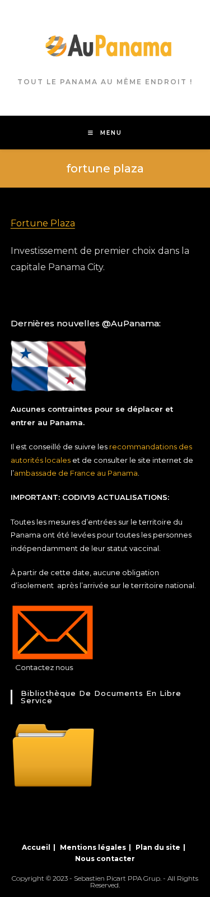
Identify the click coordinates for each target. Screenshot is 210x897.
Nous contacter (105, 858)
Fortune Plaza (43, 223)
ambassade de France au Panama (76, 472)
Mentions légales (93, 847)
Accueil (36, 847)
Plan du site (158, 847)
